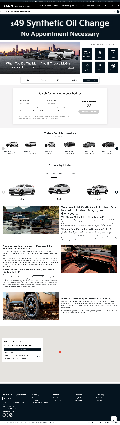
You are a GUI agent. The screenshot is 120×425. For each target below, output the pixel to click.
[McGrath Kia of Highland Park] (18, 5)
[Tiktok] (11, 415)
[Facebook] (4, 415)
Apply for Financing (80, 398)
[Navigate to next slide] (79, 58)
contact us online (112, 305)
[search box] (100, 44)
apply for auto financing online (77, 240)
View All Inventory (59, 136)
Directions (99, 400)
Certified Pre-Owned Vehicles (40, 402)
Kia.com (54, 422)
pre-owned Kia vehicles (42, 258)
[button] (60, 352)
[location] (68, 1)
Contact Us (9, 398)
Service (56, 395)
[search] (118, 6)
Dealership (100, 395)
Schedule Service (58, 398)
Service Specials (57, 400)
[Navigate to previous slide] (1, 58)
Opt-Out (50, 422)
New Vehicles (35, 398)
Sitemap (33, 422)
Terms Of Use (27, 422)
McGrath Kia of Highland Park (9, 422)
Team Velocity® (95, 423)
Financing (78, 395)
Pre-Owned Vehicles (37, 400)
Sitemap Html (39, 422)
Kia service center (38, 275)
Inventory (35, 395)
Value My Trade (79, 400)
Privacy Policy (20, 422)
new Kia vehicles (110, 222)
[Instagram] (7, 415)
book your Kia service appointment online (18, 287)
